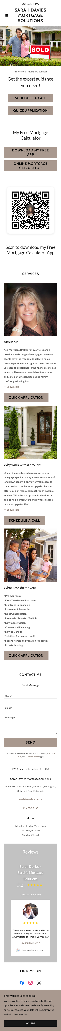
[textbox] (30, 694)
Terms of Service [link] (32, 757)
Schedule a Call (30, 98)
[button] (8, 15)
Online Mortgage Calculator (31, 166)
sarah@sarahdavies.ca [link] (30, 799)
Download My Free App (30, 152)
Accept (30, 1023)
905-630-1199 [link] (30, 3)
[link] (30, 15)
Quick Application (30, 110)
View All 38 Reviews (30, 894)
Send (30, 742)
